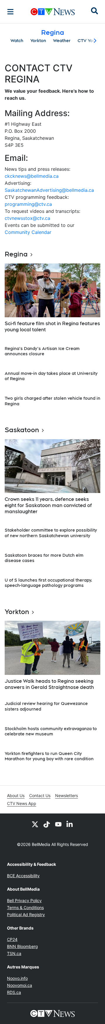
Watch (16, 40)
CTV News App (21, 803)
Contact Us (39, 795)
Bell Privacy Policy (24, 900)
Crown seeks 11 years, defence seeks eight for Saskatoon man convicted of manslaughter (48, 505)
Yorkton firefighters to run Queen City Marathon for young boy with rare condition (49, 756)
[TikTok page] (46, 824)
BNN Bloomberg (22, 946)
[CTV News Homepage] (53, 11)
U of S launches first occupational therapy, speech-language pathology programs (48, 583)
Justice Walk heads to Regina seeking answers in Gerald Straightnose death (49, 684)
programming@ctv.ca (28, 204)
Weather (62, 40)
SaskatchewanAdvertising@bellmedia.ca (49, 190)
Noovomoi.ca (19, 985)
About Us (15, 795)
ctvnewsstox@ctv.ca (27, 218)
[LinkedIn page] (70, 824)
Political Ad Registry (26, 914)
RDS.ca (14, 992)
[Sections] (10, 12)
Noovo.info (17, 978)
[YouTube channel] (58, 824)
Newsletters (66, 795)
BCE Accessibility (23, 875)
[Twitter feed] (35, 824)
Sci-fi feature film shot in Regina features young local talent (52, 326)
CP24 (12, 939)
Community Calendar (28, 232)
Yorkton (38, 40)
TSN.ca (14, 953)
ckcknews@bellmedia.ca (32, 176)
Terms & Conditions (25, 907)
